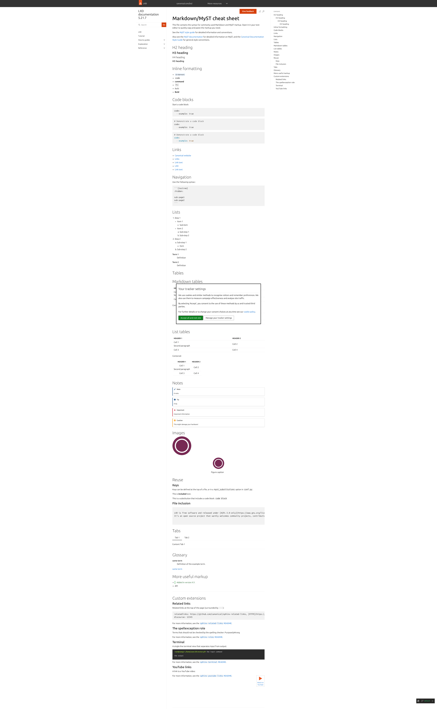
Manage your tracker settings (219, 318)
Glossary (277, 70)
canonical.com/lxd (184, 3)
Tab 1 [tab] (177, 537)
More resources (215, 3)
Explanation (143, 44)
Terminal (279, 85)
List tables (278, 49)
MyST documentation (193, 37)
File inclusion (281, 64)
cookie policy (249, 312)
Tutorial (141, 36)
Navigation (278, 36)
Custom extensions (281, 76)
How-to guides (144, 40)
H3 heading (280, 18)
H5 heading (284, 24)
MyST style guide (187, 32)
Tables (276, 42)
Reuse (276, 58)
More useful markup (282, 73)
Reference (142, 48)
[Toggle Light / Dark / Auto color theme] (263, 11)
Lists (275, 39)
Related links (281, 79)
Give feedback (248, 11)
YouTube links (281, 89)
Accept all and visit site (191, 318)
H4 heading (282, 21)
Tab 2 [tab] (186, 537)
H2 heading (278, 15)
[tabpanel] (218, 544)
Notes (276, 52)
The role (285, 82)
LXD (139, 32)
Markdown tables (280, 46)
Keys (277, 61)
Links (276, 33)
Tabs (275, 67)
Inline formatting (280, 27)
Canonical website (183, 155)
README (216, 623)
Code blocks (278, 30)
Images (276, 55)
